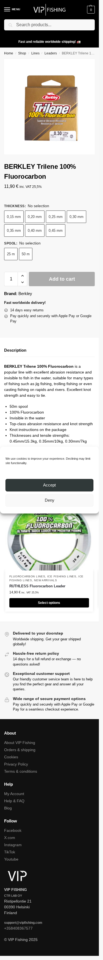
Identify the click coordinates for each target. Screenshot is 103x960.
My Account (14, 793)
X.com (9, 837)
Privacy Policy (16, 764)
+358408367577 (18, 928)
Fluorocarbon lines (27, 576)
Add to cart (62, 279)
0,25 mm (56, 217)
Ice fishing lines (61, 576)
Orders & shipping (19, 750)
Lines (35, 53)
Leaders (50, 53)
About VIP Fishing (19, 742)
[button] (90, 10)
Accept (49, 485)
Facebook (12, 830)
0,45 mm (56, 230)
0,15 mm (14, 217)
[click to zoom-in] (51, 106)
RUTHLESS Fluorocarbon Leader (37, 586)
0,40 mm (35, 230)
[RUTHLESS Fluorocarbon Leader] (49, 537)
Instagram (13, 845)
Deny (49, 500)
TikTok (9, 852)
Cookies (11, 757)
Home (8, 53)
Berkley (25, 293)
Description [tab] (15, 350)
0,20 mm (35, 217)
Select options (49, 603)
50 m (26, 254)
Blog (8, 808)
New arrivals (45, 580)
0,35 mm (14, 230)
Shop (22, 53)
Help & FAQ (14, 801)
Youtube (11, 859)
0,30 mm (76, 217)
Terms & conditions (20, 771)
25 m (11, 254)
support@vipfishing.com (23, 923)
